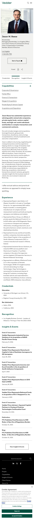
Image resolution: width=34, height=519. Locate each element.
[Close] (32, 487)
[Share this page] (22, 69)
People (4, 471)
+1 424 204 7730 (7, 54)
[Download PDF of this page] (18, 69)
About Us (5, 483)
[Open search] (28, 3)
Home (4, 468)
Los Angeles (6, 51)
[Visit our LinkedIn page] (13, 463)
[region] (17, 502)
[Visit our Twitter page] (17, 463)
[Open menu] (31, 3)
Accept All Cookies (17, 515)
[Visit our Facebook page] (20, 463)
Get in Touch (16, 61)
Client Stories (6, 480)
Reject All (16, 511)
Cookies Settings (16, 506)
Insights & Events (7, 477)
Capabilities (6, 474)
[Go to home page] (7, 3)
